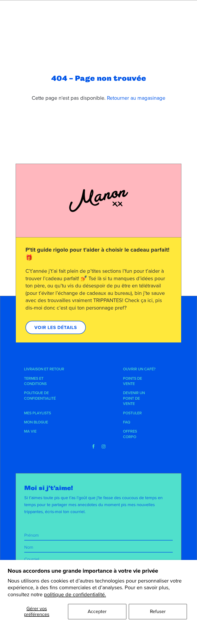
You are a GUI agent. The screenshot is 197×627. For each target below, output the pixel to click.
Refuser (158, 612)
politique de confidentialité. (75, 594)
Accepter (97, 612)
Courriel (31, 559)
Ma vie (30, 431)
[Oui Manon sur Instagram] (103, 446)
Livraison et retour (44, 369)
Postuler (132, 413)
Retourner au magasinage (136, 98)
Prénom (31, 535)
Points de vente (132, 381)
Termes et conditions (35, 381)
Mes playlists (37, 413)
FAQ (126, 422)
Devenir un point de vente (134, 398)
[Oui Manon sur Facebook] (93, 446)
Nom (28, 547)
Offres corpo (130, 434)
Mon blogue (36, 422)
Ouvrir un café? (139, 369)
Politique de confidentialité (40, 396)
